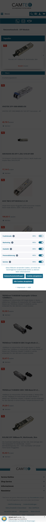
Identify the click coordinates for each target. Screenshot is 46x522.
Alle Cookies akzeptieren (23, 281)
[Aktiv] (41, 236)
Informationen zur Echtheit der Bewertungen (22, 521)
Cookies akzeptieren (34, 276)
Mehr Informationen (23, 272)
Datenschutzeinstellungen (13, 276)
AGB (29, 287)
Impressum (21, 287)
